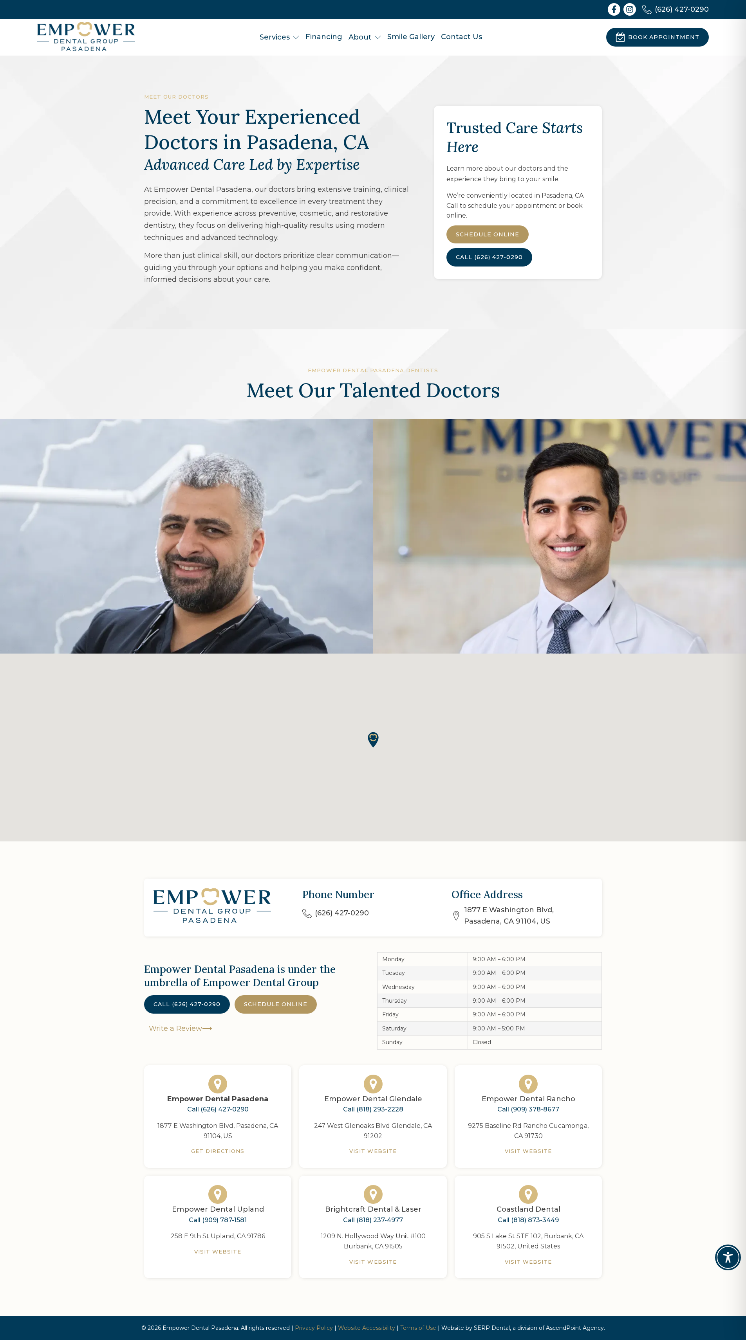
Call (489, 257)
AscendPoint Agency (575, 1327)
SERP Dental (492, 1327)
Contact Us (461, 36)
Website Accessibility (366, 1327)
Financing (323, 36)
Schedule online (487, 234)
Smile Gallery (411, 36)
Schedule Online (275, 1004)
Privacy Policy (314, 1327)
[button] (373, 739)
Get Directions (217, 1151)
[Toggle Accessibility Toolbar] (728, 1257)
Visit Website (373, 1151)
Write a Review (175, 1028)
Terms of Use (418, 1327)
